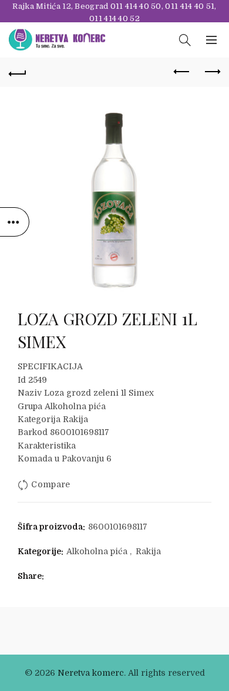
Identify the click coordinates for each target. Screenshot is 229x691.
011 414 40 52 (114, 18)
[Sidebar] (14, 222)
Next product (211, 72)
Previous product (182, 72)
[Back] (17, 72)
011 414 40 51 (189, 6)
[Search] (185, 40)
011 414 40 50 (135, 6)
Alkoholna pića (96, 551)
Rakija (148, 551)
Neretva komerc (91, 672)
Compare (50, 484)
